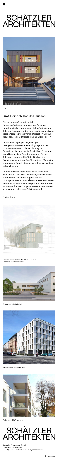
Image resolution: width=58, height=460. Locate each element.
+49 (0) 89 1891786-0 (13, 449)
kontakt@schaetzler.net (34, 449)
